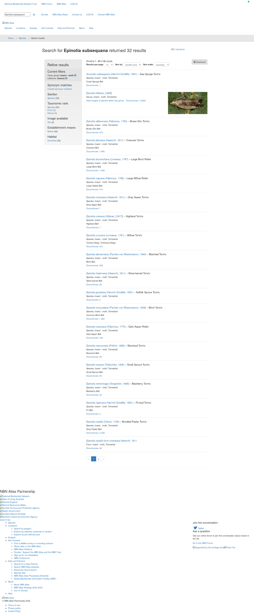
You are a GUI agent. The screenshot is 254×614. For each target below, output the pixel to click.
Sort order (148, 64)
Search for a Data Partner (26, 563)
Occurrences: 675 (94, 132)
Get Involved (47, 28)
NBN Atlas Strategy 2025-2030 (28, 587)
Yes (49, 122)
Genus (50, 113)
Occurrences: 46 (94, 448)
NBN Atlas (61, 3)
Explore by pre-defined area (27, 534)
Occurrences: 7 (93, 208)
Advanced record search (25, 569)
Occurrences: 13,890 (136, 100)
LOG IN (74, 3)
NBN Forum (46, 3)
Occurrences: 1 (93, 85)
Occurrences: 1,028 (95, 170)
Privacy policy (14, 608)
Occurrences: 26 (94, 284)
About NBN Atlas (21, 584)
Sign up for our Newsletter (26, 555)
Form (50, 110)
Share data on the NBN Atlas (27, 546)
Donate (44, 14)
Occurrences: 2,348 (95, 432)
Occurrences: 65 (94, 375)
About (82, 28)
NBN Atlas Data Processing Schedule (31, 575)
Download (200, 62)
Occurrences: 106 (94, 337)
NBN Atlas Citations (23, 549)
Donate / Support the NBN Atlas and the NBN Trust (37, 552)
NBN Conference (22, 558)
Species (8, 28)
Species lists (19, 572)
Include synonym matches (59, 88)
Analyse (33, 28)
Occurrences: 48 (94, 356)
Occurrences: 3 (93, 413)
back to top (5, 519)
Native (50, 131)
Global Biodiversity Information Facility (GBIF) (35, 578)
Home (11, 38)
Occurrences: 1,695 (95, 151)
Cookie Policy (14, 611)
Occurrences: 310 (94, 189)
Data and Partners (66, 28)
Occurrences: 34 (94, 394)
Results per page (94, 64)
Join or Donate (21, 590)
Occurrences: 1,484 (95, 318)
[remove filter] (75, 75)
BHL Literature (178, 49)
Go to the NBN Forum (203, 543)
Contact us (77, 14)
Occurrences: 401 (94, 246)
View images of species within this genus (105, 100)
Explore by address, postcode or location (33, 531)
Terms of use (14, 605)
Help (91, 28)
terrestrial (52, 140)
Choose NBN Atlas (106, 14)
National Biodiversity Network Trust (21, 3)
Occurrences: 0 (93, 299)
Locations (20, 28)
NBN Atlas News (60, 14)
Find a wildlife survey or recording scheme (33, 543)
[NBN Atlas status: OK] (248, 1)
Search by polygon (22, 528)
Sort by (118, 64)
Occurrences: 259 (94, 265)
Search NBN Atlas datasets (26, 566)
